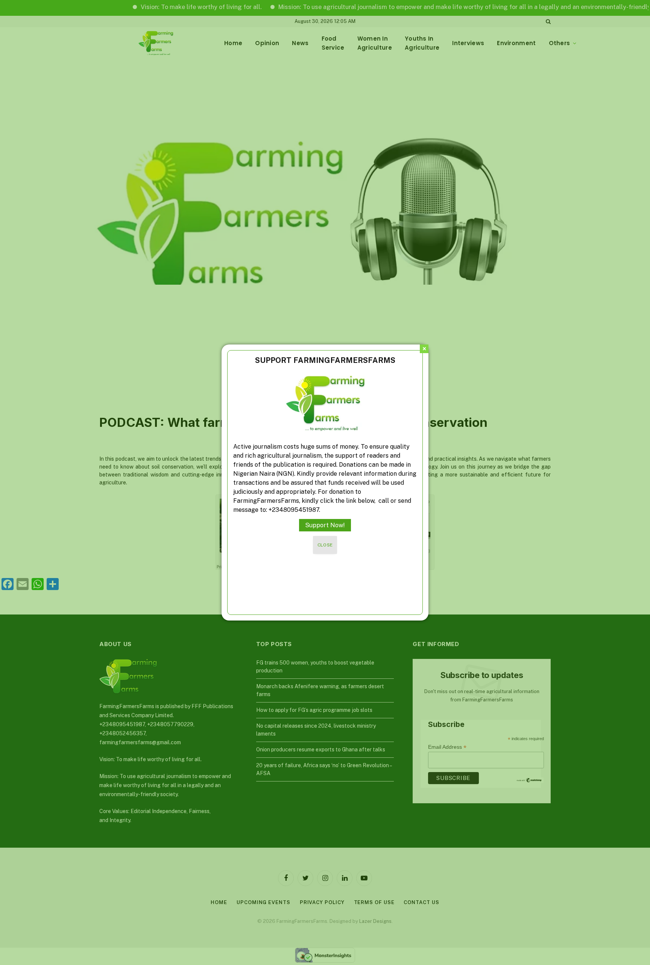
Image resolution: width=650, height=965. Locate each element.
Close (325, 545)
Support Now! (325, 525)
